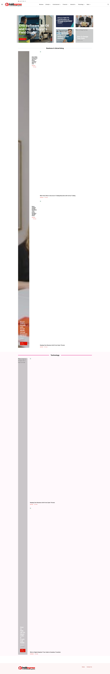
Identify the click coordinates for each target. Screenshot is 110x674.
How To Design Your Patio (82, 37)
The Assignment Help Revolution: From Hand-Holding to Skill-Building (63, 35)
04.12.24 (41, 197)
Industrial (72, 4)
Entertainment (56, 4)
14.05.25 (21, 338)
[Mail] (25, 1)
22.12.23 (33, 217)
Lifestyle (47, 4)
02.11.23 (41, 346)
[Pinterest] (23, 1)
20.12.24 (33, 65)
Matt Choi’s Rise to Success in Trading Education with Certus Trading (58, 195)
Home (83, 667)
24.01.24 (22, 645)
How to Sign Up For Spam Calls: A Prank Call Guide (22, 635)
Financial (65, 4)
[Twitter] (20, 1)
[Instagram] (21, 1)
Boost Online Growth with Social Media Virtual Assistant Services (23, 329)
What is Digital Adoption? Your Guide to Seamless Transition (45, 652)
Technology (80, 4)
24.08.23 (32, 653)
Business (41, 4)
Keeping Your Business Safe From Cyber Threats (52, 345)
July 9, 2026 (21, 35)
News (88, 4)
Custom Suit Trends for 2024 (83, 22)
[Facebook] (18, 1)
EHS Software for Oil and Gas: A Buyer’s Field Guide (34, 29)
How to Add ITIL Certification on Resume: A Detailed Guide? (64, 20)
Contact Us (89, 667)
